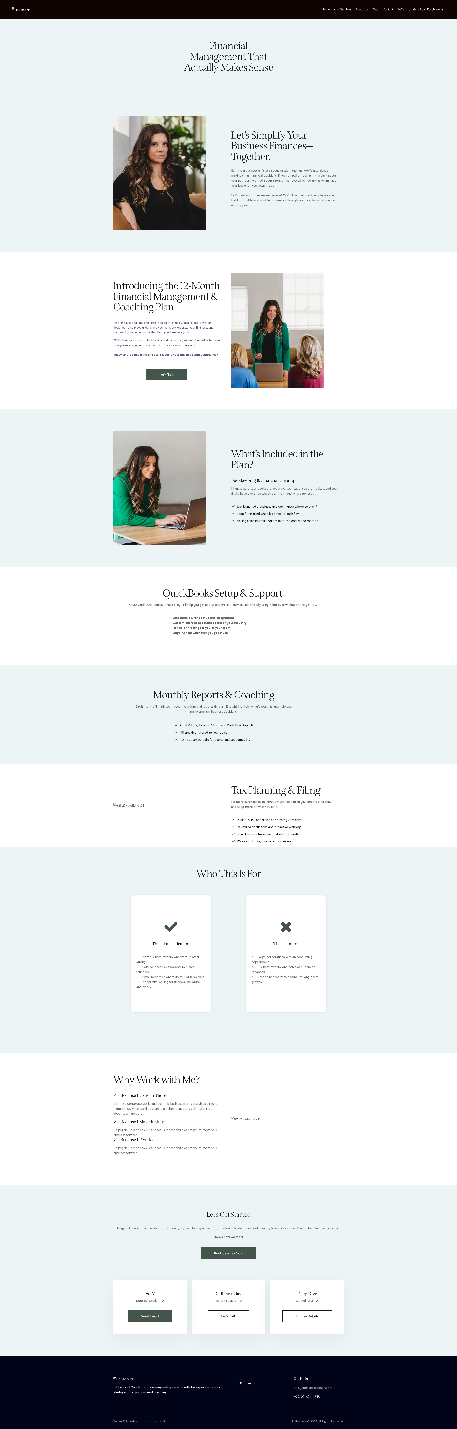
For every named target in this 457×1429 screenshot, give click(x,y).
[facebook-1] (241, 1383)
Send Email (150, 1316)
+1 (296, 1396)
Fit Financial (299, 1421)
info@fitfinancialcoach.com (313, 1388)
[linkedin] (250, 1383)
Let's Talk (228, 1316)
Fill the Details (307, 1316)
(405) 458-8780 (309, 1396)
